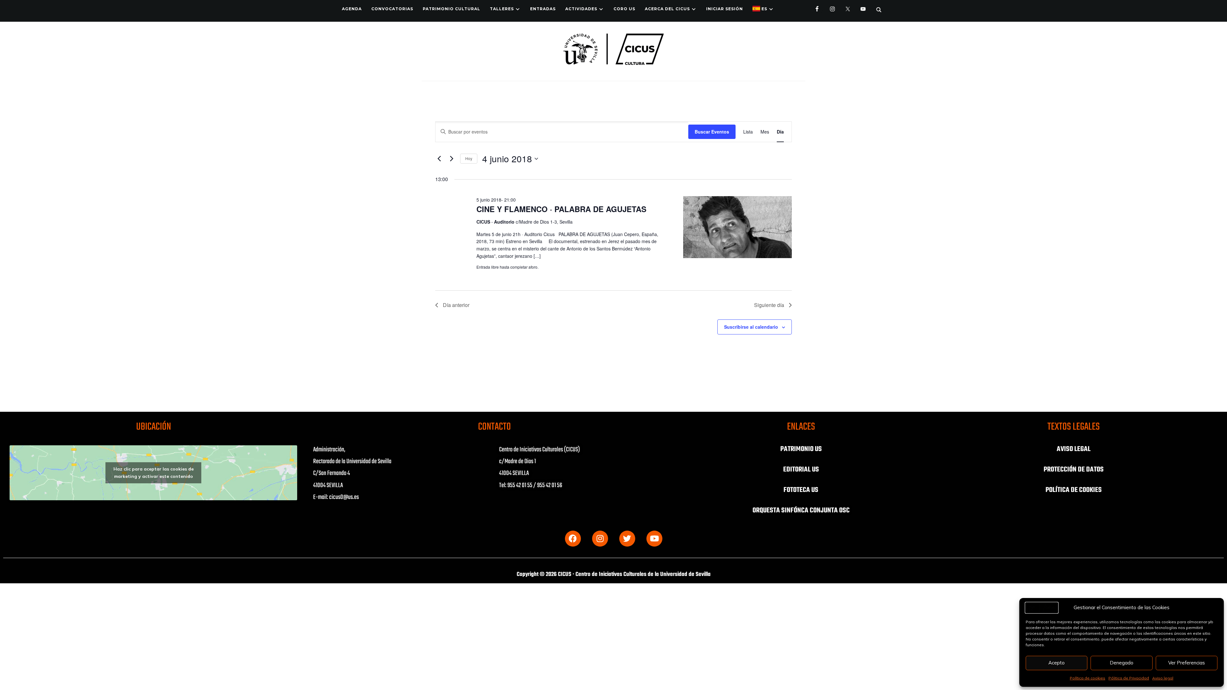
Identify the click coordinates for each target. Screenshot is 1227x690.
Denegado (1121, 663)
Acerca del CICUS (667, 8)
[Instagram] (600, 539)
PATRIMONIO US (801, 449)
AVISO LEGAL (1074, 449)
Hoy (468, 158)
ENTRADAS (543, 8)
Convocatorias (392, 8)
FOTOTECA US (800, 490)
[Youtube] (654, 539)
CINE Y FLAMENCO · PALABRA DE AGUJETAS (561, 208)
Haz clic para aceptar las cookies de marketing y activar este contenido (153, 472)
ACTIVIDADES (581, 8)
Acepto (1056, 663)
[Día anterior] (439, 159)
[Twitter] (627, 539)
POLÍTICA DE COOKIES (1074, 490)
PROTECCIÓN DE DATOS (1074, 469)
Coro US (624, 8)
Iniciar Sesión (724, 8)
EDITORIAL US (801, 469)
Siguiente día (769, 305)
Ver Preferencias (1186, 663)
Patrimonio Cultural (451, 8)
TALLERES (502, 8)
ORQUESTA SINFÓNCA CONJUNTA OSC (801, 510)
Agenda (352, 8)
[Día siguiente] (451, 159)
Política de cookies (1087, 678)
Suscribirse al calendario (751, 327)
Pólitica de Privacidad (1128, 678)
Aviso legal (1162, 678)
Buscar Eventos (712, 131)
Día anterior (456, 305)
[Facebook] (573, 539)
